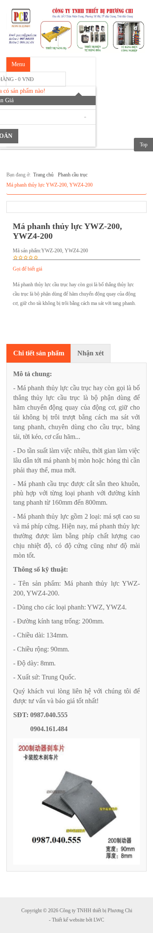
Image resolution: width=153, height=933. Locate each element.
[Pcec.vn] (76, 28)
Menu (18, 64)
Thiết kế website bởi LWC (78, 920)
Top (143, 145)
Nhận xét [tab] (90, 353)
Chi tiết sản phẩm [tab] (38, 353)
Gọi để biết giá (27, 269)
